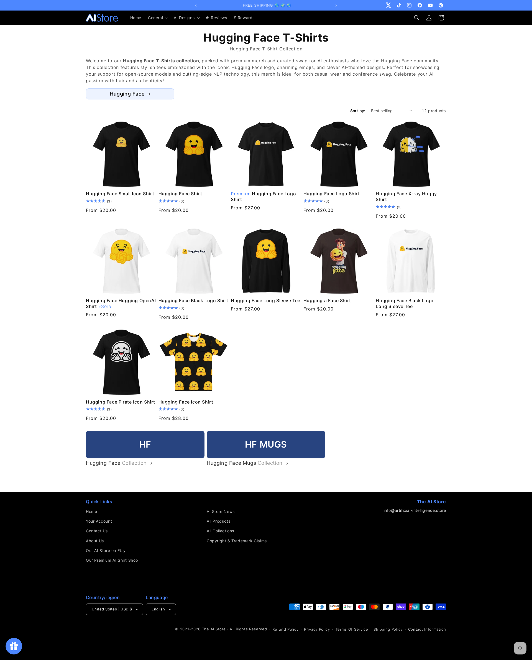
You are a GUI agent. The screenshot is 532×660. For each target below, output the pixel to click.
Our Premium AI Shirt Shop (112, 560)
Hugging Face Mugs (244, 463)
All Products (218, 521)
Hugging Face (127, 94)
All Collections (220, 530)
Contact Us (97, 530)
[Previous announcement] (196, 5)
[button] (157, 18)
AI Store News (221, 511)
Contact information (427, 629)
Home (91, 511)
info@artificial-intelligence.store (415, 510)
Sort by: (357, 110)
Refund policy (285, 629)
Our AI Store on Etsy (106, 550)
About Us (95, 540)
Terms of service (352, 629)
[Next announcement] (336, 5)
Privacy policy (317, 629)
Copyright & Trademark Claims (237, 540)
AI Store (218, 629)
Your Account (99, 521)
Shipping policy (388, 629)
